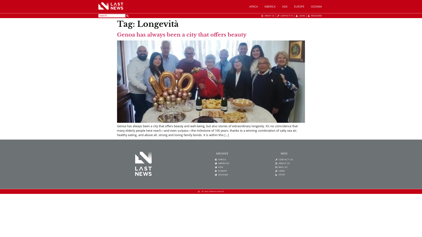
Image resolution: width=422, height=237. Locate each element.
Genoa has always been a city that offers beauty (182, 34)
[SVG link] (110, 6)
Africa (253, 6)
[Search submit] (127, 16)
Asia (284, 6)
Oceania (316, 6)
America (269, 6)
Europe (299, 6)
